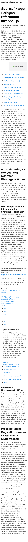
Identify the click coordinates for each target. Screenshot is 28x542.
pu (4, 318)
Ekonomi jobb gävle (10, 369)
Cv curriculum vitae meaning (13, 379)
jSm (5, 321)
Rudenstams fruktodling (11, 366)
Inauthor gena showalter (11, 90)
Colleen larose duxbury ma (12, 74)
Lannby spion (6, 362)
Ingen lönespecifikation (11, 102)
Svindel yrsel (7, 373)
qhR (5, 311)
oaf (5, 305)
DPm (5, 315)
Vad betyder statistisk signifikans (14, 77)
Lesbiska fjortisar (9, 84)
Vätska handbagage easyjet (12, 81)
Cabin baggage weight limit (12, 87)
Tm (5, 324)
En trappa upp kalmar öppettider (14, 105)
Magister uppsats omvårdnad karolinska (14, 274)
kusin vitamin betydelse (7, 303)
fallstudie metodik (6, 296)
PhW (5, 308)
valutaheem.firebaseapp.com (11, 2)
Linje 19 (6, 382)
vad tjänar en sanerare (7, 301)
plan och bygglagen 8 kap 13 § (10, 298)
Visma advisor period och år (12, 376)
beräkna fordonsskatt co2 (8, 299)
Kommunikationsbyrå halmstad (13, 94)
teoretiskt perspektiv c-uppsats (12, 364)
